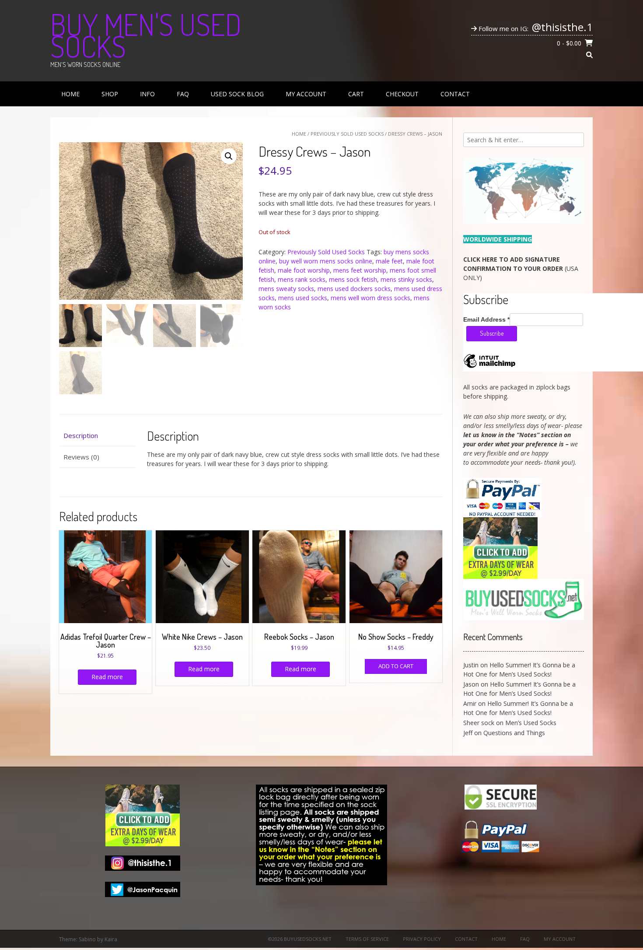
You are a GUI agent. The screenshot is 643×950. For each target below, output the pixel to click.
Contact (455, 94)
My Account (306, 94)
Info (147, 94)
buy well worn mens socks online (325, 261)
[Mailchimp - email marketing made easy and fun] (489, 367)
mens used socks (302, 298)
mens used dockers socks (354, 288)
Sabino (87, 939)
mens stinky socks (406, 279)
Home (70, 94)
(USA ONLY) (520, 268)
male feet (389, 261)
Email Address (486, 319)
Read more (107, 677)
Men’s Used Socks (530, 723)
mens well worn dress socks (370, 298)
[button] (229, 156)
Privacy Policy (422, 939)
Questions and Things (514, 733)
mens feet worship (359, 270)
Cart (356, 94)
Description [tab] (80, 435)
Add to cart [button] (395, 666)
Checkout (402, 94)
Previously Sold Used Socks (347, 133)
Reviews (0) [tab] (81, 456)
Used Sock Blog (237, 94)
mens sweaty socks (286, 288)
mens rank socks (301, 279)
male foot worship (304, 270)
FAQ (183, 94)
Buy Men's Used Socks (145, 35)
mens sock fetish (353, 279)
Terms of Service (367, 939)
